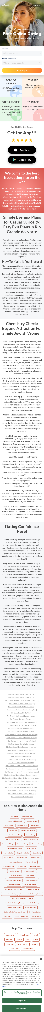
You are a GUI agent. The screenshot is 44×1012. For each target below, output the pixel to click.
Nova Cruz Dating (35, 866)
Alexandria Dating (27, 817)
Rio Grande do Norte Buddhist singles (21, 710)
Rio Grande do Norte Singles (22, 797)
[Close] (41, 959)
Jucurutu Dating (8, 853)
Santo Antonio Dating (9, 894)
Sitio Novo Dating (30, 907)
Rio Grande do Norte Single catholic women (21, 772)
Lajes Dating (37, 853)
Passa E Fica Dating (16, 876)
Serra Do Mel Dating (14, 907)
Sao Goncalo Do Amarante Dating (22, 898)
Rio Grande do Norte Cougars (21, 719)
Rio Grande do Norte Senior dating (21, 763)
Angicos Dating (32, 821)
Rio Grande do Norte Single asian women (21, 766)
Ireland (35, 939)
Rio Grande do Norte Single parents (21, 790)
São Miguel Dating (34, 912)
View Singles (22, 70)
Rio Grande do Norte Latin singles (21, 744)
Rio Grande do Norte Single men (21, 784)
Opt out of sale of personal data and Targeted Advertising (22, 993)
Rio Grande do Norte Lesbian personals (21, 747)
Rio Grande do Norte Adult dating (21, 694)
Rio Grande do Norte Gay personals (21, 725)
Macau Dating (8, 857)
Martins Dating (35, 857)
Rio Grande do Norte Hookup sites (21, 731)
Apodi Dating (9, 826)
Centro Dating (30, 835)
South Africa (15, 949)
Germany (19, 939)
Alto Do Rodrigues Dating (15, 821)
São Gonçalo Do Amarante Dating (14, 912)
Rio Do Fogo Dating (30, 885)
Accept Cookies (21, 1008)
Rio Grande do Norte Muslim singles (21, 759)
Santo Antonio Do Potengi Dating (30, 894)
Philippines (34, 944)
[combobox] (22, 53)
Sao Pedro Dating (33, 903)
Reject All (22, 1001)
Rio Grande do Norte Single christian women (21, 775)
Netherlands (10, 944)
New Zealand (22, 944)
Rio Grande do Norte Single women (21, 794)
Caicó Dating (13, 830)
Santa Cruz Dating (33, 889)
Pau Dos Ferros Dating (13, 880)
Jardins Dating (31, 848)
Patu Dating (30, 876)
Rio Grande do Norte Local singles (21, 750)
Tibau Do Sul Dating (21, 916)
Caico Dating (35, 826)
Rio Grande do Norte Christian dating (21, 716)
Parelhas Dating (14, 871)
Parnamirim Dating (29, 871)
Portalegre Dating (14, 885)
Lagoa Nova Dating (23, 853)
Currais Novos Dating (13, 839)
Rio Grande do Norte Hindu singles (21, 728)
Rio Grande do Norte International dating (21, 735)
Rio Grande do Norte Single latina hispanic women (21, 778)
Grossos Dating (37, 844)
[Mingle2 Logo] (6, 5)
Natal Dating (22, 866)
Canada (35, 935)
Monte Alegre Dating (15, 862)
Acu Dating (14, 817)
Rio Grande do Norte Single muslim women (21, 787)
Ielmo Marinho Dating (15, 848)
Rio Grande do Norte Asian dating (21, 697)
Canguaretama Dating (28, 830)
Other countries (28, 949)
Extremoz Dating (7, 844)
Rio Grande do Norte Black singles (21, 707)
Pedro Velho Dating (31, 880)
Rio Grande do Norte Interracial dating (21, 738)
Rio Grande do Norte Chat (21, 713)
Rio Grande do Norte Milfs (21, 756)
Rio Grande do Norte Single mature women (21, 781)
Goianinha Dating (22, 844)
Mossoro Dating (31, 862)
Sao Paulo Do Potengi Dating (14, 903)
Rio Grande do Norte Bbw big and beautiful (21, 700)
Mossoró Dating (8, 866)
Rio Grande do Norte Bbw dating (21, 704)
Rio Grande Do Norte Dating (14, 889)
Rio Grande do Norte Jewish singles (21, 741)
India (27, 939)
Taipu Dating (7, 916)
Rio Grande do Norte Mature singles (21, 753)
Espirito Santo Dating (31, 839)
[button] (37, 5)
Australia (9, 939)
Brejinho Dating (22, 826)
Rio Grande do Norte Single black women (21, 769)
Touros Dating (36, 916)
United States (10, 935)
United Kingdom (24, 935)
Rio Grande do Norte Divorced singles (21, 722)
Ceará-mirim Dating (15, 835)
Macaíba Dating (22, 857)
